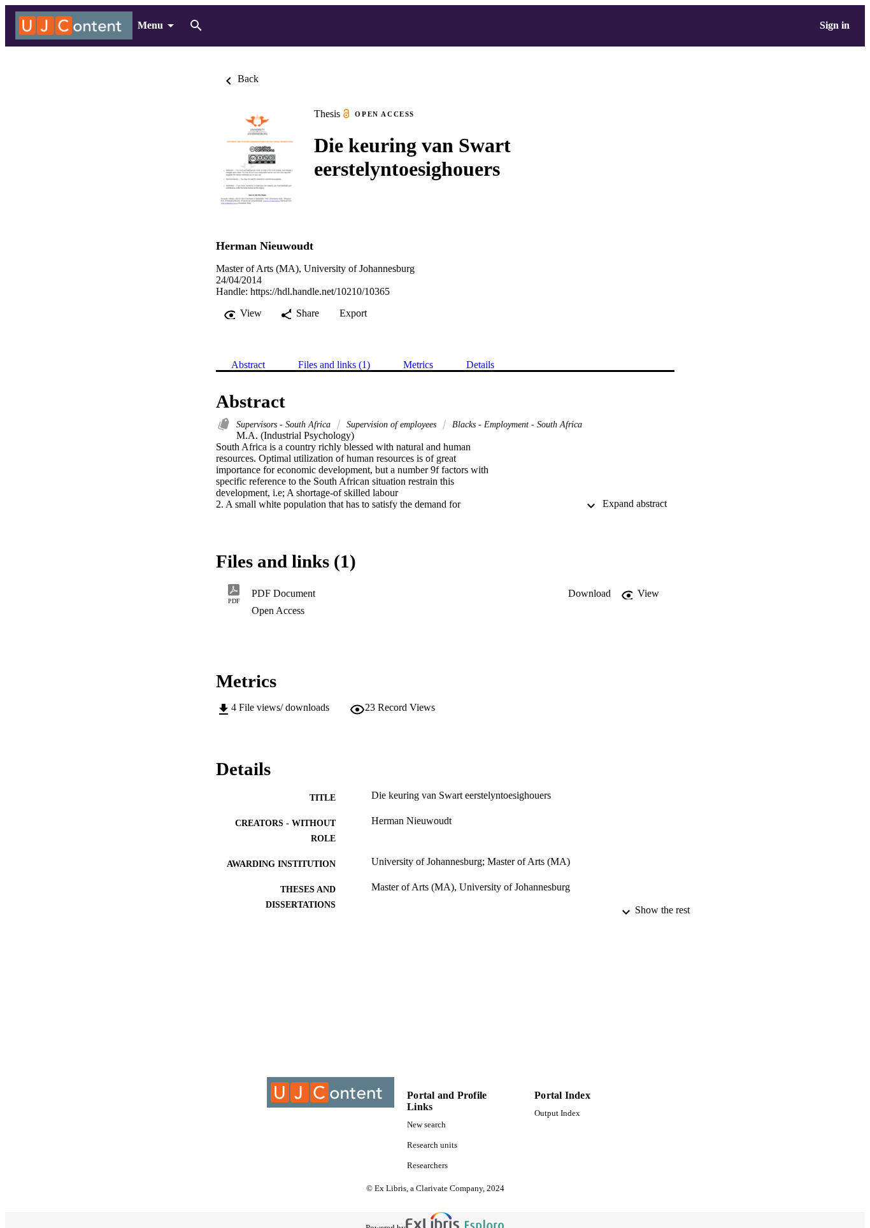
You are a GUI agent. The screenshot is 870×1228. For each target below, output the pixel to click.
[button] (589, 593)
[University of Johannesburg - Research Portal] (73, 25)
